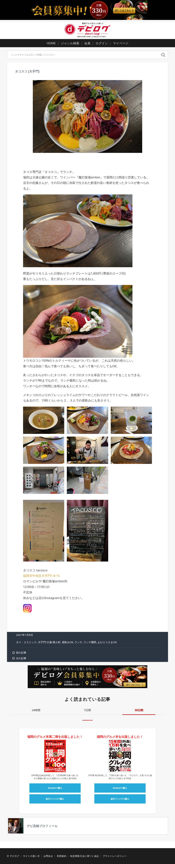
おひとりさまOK (107, 642)
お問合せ (48, 856)
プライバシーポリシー (115, 856)
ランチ (78, 642)
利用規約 (61, 856)
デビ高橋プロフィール (42, 826)
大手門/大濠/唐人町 (49, 642)
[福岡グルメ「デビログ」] (87, 30)
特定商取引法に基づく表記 (84, 856)
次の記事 (21, 658)
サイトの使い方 (31, 856)
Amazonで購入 (55, 787)
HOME (51, 43)
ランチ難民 (90, 642)
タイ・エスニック (26, 642)
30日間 (139, 710)
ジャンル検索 (70, 43)
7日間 (87, 710)
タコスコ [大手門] (27, 71)
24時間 (36, 710)
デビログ (14, 856)
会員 (87, 43)
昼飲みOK (67, 642)
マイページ (120, 43)
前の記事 (21, 652)
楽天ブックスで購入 (55, 798)
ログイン (102, 43)
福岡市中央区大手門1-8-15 (41, 576)
